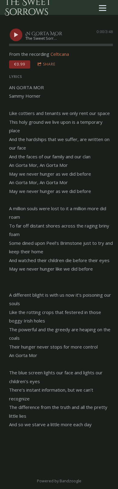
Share (49, 64)
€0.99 (19, 64)
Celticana (60, 54)
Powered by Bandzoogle (59, 481)
